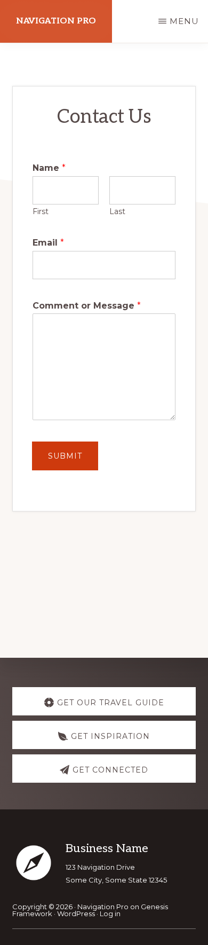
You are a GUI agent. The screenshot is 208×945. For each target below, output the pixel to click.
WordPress (76, 913)
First (41, 211)
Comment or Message (87, 306)
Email (48, 243)
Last (117, 211)
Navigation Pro (56, 21)
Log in (110, 913)
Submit (65, 456)
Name (49, 168)
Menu (184, 21)
